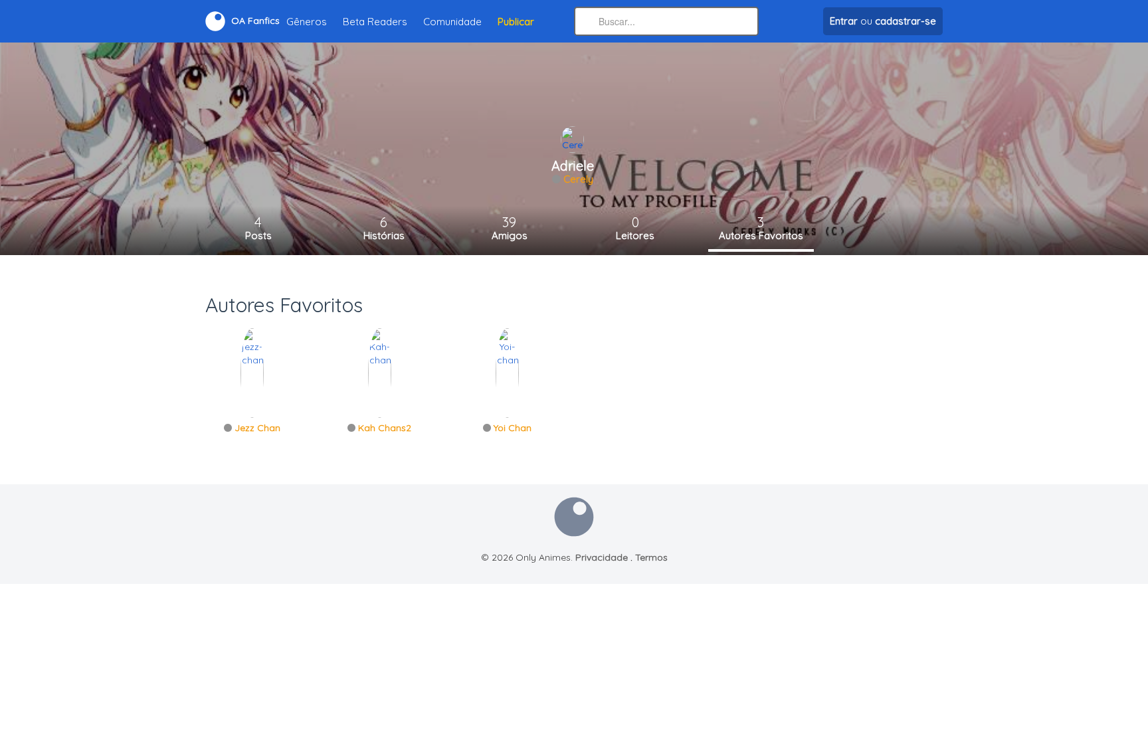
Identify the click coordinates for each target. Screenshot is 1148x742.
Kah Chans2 (384, 428)
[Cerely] (572, 139)
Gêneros (306, 21)
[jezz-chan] (252, 372)
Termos (651, 557)
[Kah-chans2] (379, 372)
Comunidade (452, 21)
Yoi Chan (512, 428)
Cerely (578, 179)
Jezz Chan (257, 428)
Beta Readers (375, 21)
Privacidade (601, 557)
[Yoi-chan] (507, 372)
